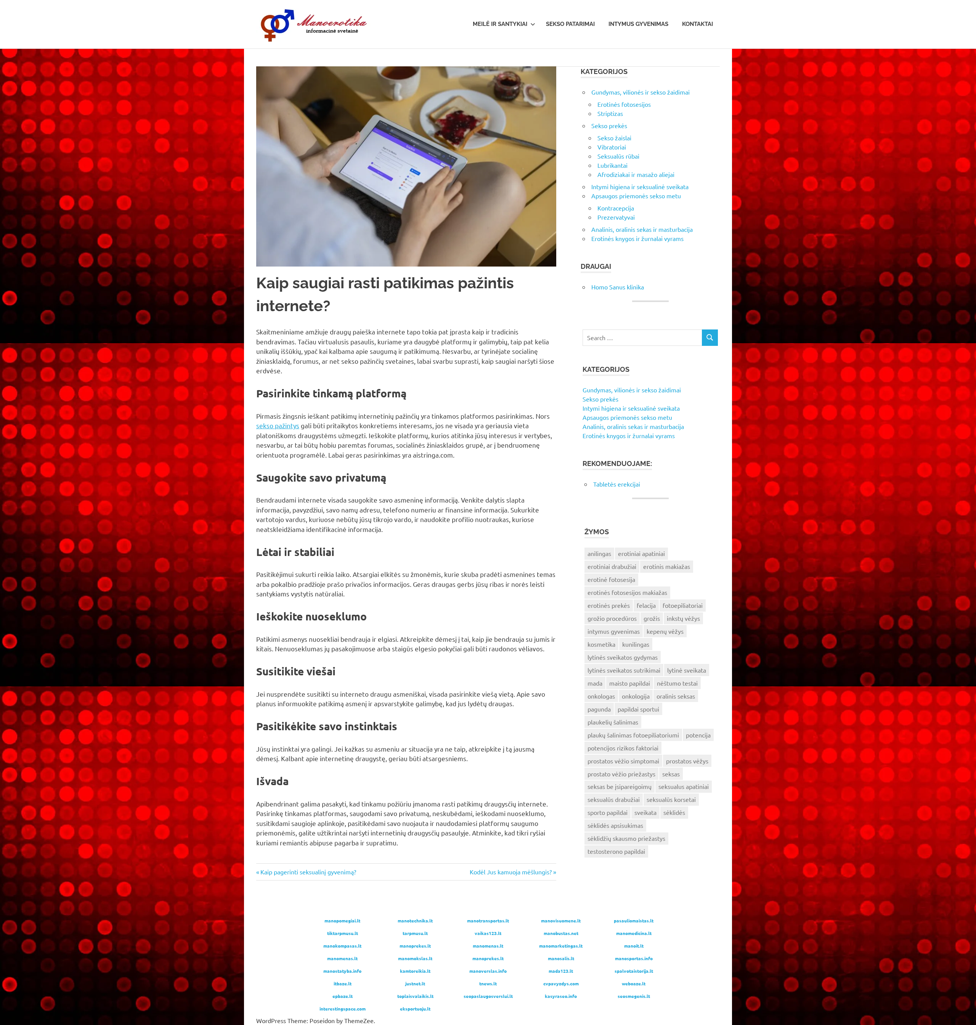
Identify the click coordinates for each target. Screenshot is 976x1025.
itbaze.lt (343, 983)
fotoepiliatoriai (683, 605)
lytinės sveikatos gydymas (623, 657)
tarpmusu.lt (415, 933)
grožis (652, 618)
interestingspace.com (342, 1009)
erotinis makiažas (666, 566)
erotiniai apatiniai (641, 553)
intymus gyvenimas (614, 631)
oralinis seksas (676, 696)
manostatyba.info (342, 971)
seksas (671, 774)
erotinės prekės (609, 605)
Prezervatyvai (616, 217)
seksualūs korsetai (671, 799)
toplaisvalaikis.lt (415, 996)
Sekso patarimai (570, 24)
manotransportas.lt (488, 920)
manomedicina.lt (634, 933)
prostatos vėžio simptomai (623, 761)
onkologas (601, 696)
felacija (646, 605)
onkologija (636, 696)
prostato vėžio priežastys (621, 774)
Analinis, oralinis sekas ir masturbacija (642, 229)
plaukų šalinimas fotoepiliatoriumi (633, 735)
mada (595, 683)
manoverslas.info (488, 971)
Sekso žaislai (614, 137)
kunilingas (635, 644)
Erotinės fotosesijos (624, 104)
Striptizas (610, 113)
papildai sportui (638, 709)
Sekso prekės (609, 125)
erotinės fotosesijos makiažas (627, 592)
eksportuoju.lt (415, 1009)
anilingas (599, 553)
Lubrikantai (612, 165)
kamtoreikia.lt (415, 971)
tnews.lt (488, 983)
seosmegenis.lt (634, 996)
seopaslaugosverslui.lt (488, 996)
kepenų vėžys (665, 631)
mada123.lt (561, 971)
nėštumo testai (677, 683)
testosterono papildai (616, 851)
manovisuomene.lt (561, 920)
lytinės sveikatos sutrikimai (624, 670)
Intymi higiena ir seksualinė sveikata (640, 186)
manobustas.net (561, 933)
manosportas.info (634, 958)
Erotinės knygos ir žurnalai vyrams (637, 238)
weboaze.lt (633, 983)
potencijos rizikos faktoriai (623, 748)
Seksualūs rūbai (618, 156)
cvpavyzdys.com (561, 983)
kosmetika (601, 644)
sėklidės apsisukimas (615, 825)
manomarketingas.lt (561, 946)
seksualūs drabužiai (614, 799)
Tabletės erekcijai (616, 484)
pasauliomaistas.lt (633, 920)
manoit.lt (634, 946)
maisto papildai (629, 683)
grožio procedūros (612, 618)
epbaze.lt (342, 996)
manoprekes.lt (415, 946)
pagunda (599, 709)
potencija (698, 735)
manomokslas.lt (415, 958)
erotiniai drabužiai (612, 566)
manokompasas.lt (342, 946)
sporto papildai (608, 812)
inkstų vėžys (683, 618)
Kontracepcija (615, 208)
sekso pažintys (277, 425)
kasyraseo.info (561, 996)
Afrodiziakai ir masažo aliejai (635, 174)
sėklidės (674, 812)
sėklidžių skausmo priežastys (626, 838)
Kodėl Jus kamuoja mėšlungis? (511, 872)
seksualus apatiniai (683, 786)
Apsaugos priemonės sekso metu (636, 195)
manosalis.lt (561, 958)
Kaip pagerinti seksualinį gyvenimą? (308, 872)
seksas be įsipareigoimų (620, 786)
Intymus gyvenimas (638, 24)
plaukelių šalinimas (613, 722)
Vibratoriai (611, 147)
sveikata (645, 812)
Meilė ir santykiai (500, 24)
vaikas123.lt (488, 933)
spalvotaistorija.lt (634, 971)
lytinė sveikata (686, 670)
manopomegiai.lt (342, 920)
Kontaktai (697, 24)
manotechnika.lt (415, 920)
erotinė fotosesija (611, 579)
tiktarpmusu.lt (342, 933)
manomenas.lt (488, 946)
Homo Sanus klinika (617, 287)
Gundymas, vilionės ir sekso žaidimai (640, 92)
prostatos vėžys (687, 761)
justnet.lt (415, 983)
